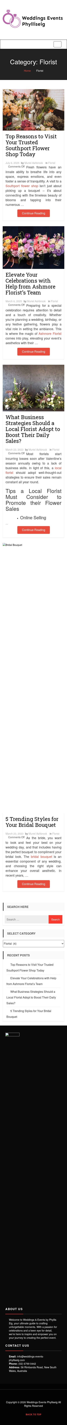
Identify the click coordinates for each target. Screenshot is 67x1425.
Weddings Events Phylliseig (42, 1402)
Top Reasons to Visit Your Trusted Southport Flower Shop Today (31, 145)
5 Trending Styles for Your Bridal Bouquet (32, 822)
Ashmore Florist (50, 333)
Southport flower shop (22, 185)
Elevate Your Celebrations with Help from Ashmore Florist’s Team (30, 283)
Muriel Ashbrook (33, 163)
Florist (51, 163)
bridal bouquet (41, 856)
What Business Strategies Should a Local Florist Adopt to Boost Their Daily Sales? (33, 429)
